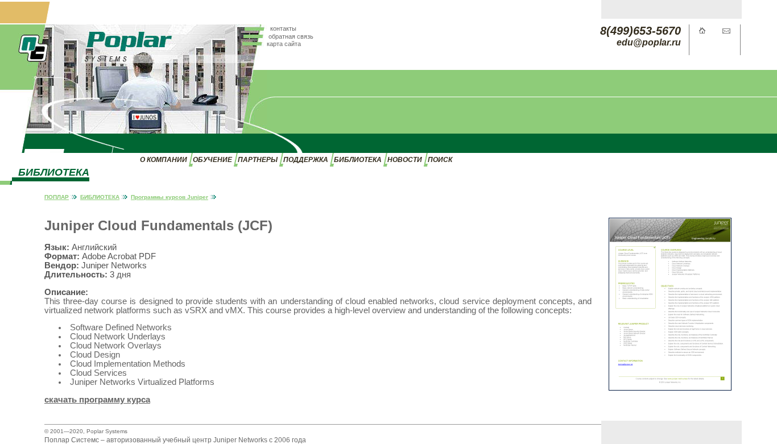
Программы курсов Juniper (169, 197)
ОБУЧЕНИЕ (212, 160)
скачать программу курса (97, 399)
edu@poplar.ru (649, 42)
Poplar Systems (106, 431)
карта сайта (284, 43)
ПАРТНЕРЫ (258, 160)
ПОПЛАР (56, 197)
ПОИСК (440, 160)
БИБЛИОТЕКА (358, 160)
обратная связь (290, 36)
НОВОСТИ (404, 160)
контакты (283, 28)
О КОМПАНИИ (163, 160)
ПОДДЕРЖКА (305, 160)
